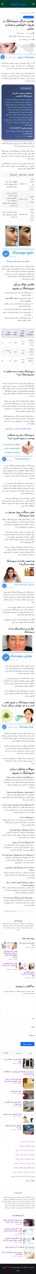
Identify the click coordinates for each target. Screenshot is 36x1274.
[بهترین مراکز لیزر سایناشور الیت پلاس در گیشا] (26, 966)
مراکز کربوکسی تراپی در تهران (12, 1114)
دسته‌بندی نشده (24, 13)
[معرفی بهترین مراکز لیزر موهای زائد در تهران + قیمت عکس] (28, 1222)
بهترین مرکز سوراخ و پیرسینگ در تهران (23, 1172)
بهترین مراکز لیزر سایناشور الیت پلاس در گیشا (27, 973)
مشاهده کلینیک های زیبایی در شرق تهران (18, 429)
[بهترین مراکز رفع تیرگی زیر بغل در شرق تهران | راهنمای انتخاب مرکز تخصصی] (9, 945)
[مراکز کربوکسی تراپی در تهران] (28, 1118)
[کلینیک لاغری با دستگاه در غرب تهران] (28, 1063)
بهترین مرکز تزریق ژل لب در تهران (24, 1150)
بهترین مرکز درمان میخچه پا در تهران (24, 1163)
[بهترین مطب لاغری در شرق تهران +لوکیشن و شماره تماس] (28, 1083)
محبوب (30, 1053)
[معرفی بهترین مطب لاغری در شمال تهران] (28, 1106)
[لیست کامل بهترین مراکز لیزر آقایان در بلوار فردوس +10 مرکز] (28, 1241)
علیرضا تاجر (29, 33)
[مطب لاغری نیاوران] (28, 1095)
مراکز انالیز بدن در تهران (27, 1141)
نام (33, 1018)
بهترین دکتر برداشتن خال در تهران (25, 1154)
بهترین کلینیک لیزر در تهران (27, 1146)
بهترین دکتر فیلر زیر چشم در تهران (24, 1159)
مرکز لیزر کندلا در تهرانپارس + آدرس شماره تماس (20, 1247)
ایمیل (32, 1027)
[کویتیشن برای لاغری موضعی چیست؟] (28, 1130)
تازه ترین (18, 1053)
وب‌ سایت (31, 1035)
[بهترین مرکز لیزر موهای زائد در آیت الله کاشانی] (28, 1255)
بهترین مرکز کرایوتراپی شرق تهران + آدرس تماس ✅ (9, 965)
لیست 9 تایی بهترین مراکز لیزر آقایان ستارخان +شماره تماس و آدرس (13, 1231)
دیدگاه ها (6, 1053)
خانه (31, 13)
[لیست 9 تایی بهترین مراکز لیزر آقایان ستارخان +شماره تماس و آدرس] (28, 1231)
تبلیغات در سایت (30, 1180)
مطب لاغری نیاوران (15, 1091)
